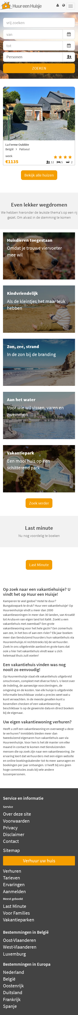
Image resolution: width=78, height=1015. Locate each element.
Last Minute (39, 564)
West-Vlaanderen (19, 947)
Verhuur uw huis (39, 861)
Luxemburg (14, 954)
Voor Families (16, 913)
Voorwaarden (16, 821)
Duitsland (12, 992)
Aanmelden (14, 891)
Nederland (13, 972)
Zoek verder (39, 503)
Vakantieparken (18, 920)
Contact (11, 841)
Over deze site (17, 814)
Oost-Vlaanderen (19, 940)
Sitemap (11, 850)
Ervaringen (14, 884)
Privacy (10, 828)
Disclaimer (13, 834)
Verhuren (12, 871)
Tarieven (11, 878)
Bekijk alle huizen (39, 175)
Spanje (10, 1006)
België (9, 979)
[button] (57, 5)
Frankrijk (12, 999)
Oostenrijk (13, 986)
